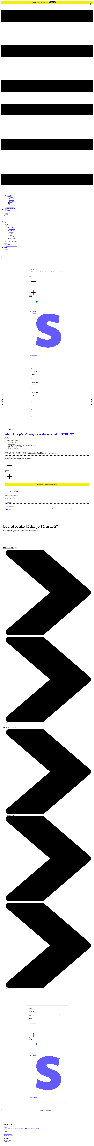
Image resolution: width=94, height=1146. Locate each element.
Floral (10, 202)
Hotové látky (9, 196)
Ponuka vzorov (8, 509)
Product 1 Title (31, 269)
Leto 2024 (11, 201)
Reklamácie (6, 1127)
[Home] (47, 257)
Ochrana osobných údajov (9, 1128)
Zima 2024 (11, 198)
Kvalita (6, 209)
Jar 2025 (11, 197)
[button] (2, 400)
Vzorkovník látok (10, 207)
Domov (5, 221)
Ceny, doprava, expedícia (20, 1128)
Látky (6, 194)
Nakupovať (52, 2)
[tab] (45, 311)
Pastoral (11, 204)
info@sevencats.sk (7, 1140)
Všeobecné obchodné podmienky (32, 1128)
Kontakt (6, 249)
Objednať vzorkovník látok (11, 531)
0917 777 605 (6, 1141)
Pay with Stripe (33, 355)
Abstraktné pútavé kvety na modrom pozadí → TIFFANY (39, 434)
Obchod (8, 1135)
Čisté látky (8, 195)
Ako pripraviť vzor (10, 211)
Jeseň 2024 (11, 200)
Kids (10, 203)
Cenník (5, 247)
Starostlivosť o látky (10, 208)
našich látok (15, 453)
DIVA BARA (12, 205)
